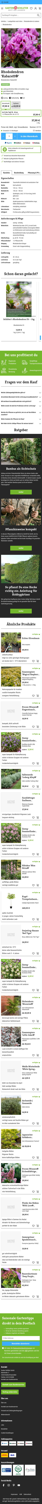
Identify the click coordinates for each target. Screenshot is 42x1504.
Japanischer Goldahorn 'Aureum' (27, 1136)
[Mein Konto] (35, 8)
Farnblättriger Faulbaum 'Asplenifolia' (28, 799)
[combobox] (18, 15)
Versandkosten (34, 1499)
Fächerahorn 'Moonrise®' (27, 1002)
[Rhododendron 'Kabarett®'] (21, 48)
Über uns (3, 1402)
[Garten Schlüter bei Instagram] (8, 1485)
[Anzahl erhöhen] (15, 136)
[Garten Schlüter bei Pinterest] (13, 1485)
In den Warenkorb (29, 136)
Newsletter (4, 1429)
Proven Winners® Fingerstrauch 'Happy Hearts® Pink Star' (30, 708)
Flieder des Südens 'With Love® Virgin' (30, 1204)
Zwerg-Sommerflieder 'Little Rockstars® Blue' (30, 739)
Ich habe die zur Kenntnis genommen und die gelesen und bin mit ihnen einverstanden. (21, 1350)
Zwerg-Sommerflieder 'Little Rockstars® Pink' (30, 830)
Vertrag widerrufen (9, 1392)
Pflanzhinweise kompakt (21, 529)
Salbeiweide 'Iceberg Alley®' (29, 776)
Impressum (14, 1494)
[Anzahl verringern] (3, 136)
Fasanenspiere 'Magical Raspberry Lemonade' (30, 673)
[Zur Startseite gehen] (16, 8)
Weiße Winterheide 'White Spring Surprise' (31, 1067)
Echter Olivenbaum (30, 638)
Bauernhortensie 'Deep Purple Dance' (29, 1275)
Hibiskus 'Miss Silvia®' (28, 866)
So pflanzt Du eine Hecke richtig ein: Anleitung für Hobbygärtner (21, 590)
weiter (21, 492)
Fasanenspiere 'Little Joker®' (28, 1033)
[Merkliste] (33, 661)
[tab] (6, 173)
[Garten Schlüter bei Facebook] (3, 1485)
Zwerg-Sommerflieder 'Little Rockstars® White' (30, 966)
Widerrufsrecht (5, 1414)
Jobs (2, 1425)
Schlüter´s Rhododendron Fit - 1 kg (18, 319)
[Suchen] (38, 15)
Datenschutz (27, 1494)
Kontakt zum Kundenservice (9, 1379)
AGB (26, 1351)
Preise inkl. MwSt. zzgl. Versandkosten (14, 127)
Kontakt (6, 2)
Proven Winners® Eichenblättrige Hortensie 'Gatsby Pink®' (30, 1170)
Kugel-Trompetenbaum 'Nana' (29, 897)
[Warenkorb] (40, 8)
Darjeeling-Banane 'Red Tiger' (30, 932)
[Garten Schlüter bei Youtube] (18, 1485)
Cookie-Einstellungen (7, 1433)
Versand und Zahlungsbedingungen (11, 1410)
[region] (21, 48)
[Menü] (2, 8)
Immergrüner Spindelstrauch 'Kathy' (29, 1238)
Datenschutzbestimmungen (22, 1348)
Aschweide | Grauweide (27, 1102)
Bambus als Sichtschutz (21, 469)
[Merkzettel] (31, 8)
